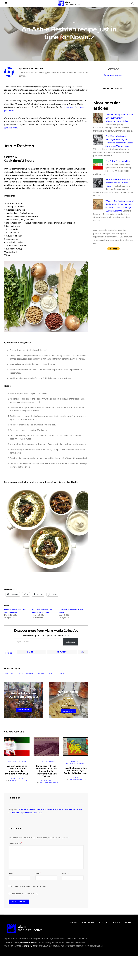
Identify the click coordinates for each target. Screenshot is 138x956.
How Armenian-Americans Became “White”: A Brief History (118, 182)
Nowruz (40, 673)
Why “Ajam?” (88, 922)
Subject (129, 922)
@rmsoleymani (10, 127)
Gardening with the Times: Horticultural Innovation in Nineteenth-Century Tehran (46, 771)
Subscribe (70, 641)
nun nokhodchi (69, 107)
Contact (104, 922)
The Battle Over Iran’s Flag (118, 161)
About (73, 922)
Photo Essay (51, 761)
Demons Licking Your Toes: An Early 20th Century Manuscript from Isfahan (119, 117)
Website (65, 873)
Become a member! (113, 75)
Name (11, 873)
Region (116, 922)
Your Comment (15, 843)
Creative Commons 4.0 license (25, 945)
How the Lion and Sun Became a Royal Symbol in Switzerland (75, 770)
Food (20, 673)
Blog (69, 22)
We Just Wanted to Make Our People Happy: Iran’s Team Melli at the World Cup (17, 770)
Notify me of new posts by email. (24, 894)
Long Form (21, 761)
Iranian (30, 673)
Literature (31, 689)
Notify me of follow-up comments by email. (29, 886)
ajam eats (10, 673)
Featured (76, 22)
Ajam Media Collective (31, 68)
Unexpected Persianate (75, 763)
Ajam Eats (62, 22)
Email (37, 873)
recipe (61, 673)
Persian (51, 673)
